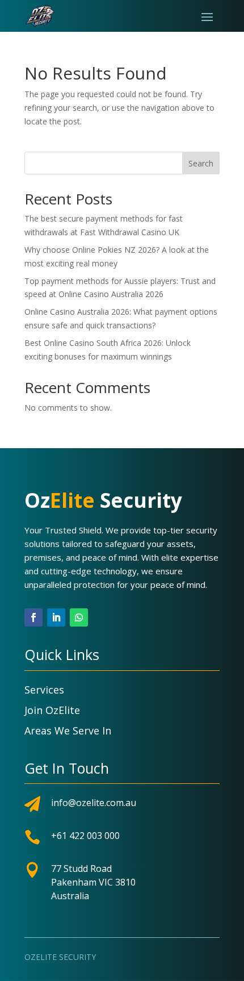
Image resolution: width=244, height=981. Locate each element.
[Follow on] (101, 617)
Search (200, 163)
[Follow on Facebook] (33, 617)
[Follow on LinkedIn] (56, 617)
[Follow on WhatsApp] (79, 617)
